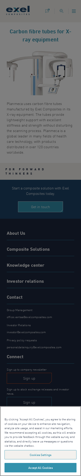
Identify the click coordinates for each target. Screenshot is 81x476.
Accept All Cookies (40, 467)
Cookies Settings (40, 455)
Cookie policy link (47, 445)
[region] (40, 441)
